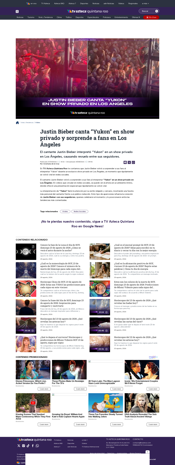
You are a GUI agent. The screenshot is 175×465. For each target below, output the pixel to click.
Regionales (133, 3)
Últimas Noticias (138, 17)
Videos (121, 3)
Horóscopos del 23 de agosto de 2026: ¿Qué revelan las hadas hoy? (135, 302)
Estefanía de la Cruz (51, 164)
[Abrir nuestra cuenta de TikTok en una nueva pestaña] (28, 445)
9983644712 (137, 445)
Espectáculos (93, 17)
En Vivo (152, 17)
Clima (59, 17)
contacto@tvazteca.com (142, 443)
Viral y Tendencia (45, 17)
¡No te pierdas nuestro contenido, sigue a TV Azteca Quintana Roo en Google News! (87, 224)
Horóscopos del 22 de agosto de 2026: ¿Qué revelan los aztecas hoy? (135, 338)
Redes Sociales (80, 211)
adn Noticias (109, 3)
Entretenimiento (121, 17)
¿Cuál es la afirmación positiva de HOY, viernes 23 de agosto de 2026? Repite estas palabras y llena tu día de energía (135, 266)
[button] (148, 451)
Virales (65, 211)
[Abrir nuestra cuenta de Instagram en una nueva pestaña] (23, 445)
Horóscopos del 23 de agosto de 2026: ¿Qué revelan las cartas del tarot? (135, 320)
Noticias (96, 3)
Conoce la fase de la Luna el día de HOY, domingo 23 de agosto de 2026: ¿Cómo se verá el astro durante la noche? (60, 248)
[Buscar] (156, 11)
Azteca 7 (72, 3)
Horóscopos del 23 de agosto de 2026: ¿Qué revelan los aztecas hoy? (61, 320)
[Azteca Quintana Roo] (87, 11)
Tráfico (69, 17)
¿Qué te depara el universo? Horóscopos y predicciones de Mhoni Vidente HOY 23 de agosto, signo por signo (61, 340)
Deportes (84, 3)
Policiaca (107, 17)
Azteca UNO (59, 3)
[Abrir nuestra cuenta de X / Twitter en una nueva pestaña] (18, 445)
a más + (145, 3)
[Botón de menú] (17, 11)
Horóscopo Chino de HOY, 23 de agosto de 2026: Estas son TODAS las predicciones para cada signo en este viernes (62, 284)
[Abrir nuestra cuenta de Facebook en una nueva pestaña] (32, 445)
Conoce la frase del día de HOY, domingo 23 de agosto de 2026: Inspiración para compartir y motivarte (62, 303)
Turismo (31, 17)
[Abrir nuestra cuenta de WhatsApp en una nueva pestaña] (37, 445)
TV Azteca (45, 3)
